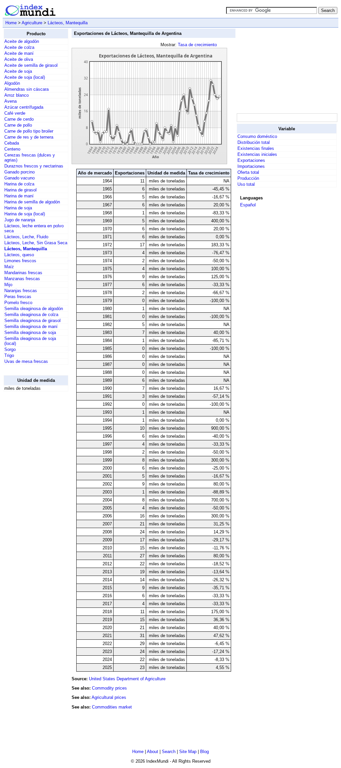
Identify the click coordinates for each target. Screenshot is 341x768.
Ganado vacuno (19, 177)
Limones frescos (20, 260)
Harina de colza (19, 183)
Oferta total (248, 172)
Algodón (12, 83)
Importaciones (251, 166)
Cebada (11, 143)
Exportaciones (251, 160)
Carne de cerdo (19, 119)
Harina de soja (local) (24, 213)
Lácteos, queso (19, 254)
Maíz (9, 266)
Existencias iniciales (257, 154)
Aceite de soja (18, 71)
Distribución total (253, 142)
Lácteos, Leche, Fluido (26, 236)
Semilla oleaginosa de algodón (33, 308)
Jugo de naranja (19, 219)
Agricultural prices (109, 697)
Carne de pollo (18, 125)
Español (248, 204)
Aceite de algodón (21, 41)
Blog (204, 751)
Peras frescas (17, 296)
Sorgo (10, 349)
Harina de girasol (20, 189)
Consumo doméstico (257, 136)
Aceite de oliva (18, 59)
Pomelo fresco (18, 302)
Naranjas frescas (20, 290)
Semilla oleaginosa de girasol (32, 320)
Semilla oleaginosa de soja (30, 332)
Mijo (8, 284)
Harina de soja (18, 207)
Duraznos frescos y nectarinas (33, 166)
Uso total (246, 184)
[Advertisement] (30, 496)
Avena (10, 101)
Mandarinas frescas (23, 272)
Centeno (12, 149)
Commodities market (112, 707)
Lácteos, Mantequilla (68, 22)
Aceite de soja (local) (24, 77)
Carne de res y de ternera (28, 137)
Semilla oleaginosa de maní (31, 326)
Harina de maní (19, 195)
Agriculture (32, 22)
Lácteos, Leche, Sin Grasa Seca (35, 242)
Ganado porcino (19, 171)
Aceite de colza (19, 47)
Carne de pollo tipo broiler (28, 131)
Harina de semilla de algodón (32, 201)
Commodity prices (109, 688)
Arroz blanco (16, 95)
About (152, 751)
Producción (248, 178)
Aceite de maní (19, 53)
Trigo (9, 355)
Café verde (14, 113)
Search (168, 751)
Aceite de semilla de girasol (31, 65)
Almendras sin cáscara (26, 89)
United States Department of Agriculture (127, 678)
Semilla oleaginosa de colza (31, 314)
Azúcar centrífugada (23, 107)
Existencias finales (255, 148)
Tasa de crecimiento (197, 44)
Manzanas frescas (22, 278)
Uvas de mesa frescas (26, 361)
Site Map (187, 751)
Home (11, 22)
